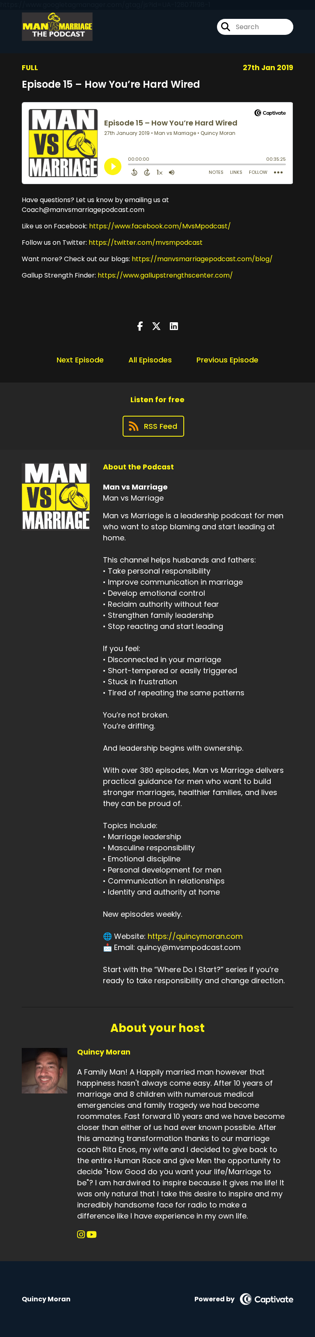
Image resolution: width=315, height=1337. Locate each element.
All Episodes (150, 360)
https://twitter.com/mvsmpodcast (145, 242)
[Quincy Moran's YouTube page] (92, 1234)
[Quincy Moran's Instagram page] (81, 1234)
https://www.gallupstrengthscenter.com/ (165, 275)
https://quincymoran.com (195, 936)
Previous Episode (227, 360)
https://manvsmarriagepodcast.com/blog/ (202, 259)
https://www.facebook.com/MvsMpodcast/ (159, 226)
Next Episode (80, 360)
